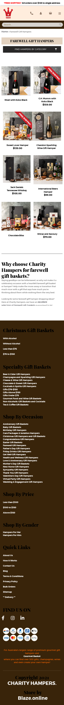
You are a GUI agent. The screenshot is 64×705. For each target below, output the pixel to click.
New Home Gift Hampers (16, 466)
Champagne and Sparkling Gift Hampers (24, 377)
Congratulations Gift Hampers (18, 439)
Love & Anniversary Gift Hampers (20, 460)
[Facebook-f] (5, 620)
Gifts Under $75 (11, 395)
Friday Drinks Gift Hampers (17, 451)
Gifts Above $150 (11, 392)
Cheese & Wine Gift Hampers (17, 380)
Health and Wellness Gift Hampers (20, 457)
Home (4, 31)
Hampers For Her (12, 532)
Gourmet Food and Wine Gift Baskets (22, 398)
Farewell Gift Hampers (14, 445)
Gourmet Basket (32, 656)
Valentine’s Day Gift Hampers (18, 475)
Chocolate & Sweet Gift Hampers (20, 383)
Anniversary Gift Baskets (15, 424)
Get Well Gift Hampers (14, 454)
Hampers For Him (12, 535)
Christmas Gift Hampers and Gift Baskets (24, 436)
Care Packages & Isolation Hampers (21, 433)
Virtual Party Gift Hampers (16, 479)
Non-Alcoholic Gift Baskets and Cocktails (24, 401)
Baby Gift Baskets (12, 427)
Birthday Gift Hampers (14, 430)
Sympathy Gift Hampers (15, 469)
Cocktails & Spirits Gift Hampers (19, 386)
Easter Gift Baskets (12, 442)
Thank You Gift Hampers (15, 472)
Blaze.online (33, 698)
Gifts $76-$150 (10, 389)
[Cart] (49, 13)
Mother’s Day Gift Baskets (16, 463)
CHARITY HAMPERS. (32, 683)
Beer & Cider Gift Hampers (16, 374)
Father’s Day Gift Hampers (16, 448)
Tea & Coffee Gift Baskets (15, 404)
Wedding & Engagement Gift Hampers (23, 482)
